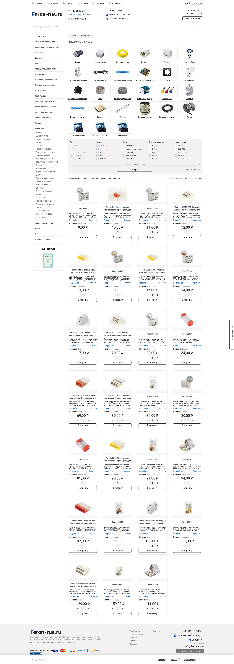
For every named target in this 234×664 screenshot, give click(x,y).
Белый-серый (131, 155)
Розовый (130, 152)
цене (84, 178)
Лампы (38, 63)
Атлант (103, 149)
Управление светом (43, 117)
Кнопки (39, 194)
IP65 (154, 155)
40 (186, 178)
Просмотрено (189, 660)
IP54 (155, 159)
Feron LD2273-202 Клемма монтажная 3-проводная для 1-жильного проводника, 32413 (117, 396)
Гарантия (54, 3)
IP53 (154, 146)
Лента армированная (45, 178)
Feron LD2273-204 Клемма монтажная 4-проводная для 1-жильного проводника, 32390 (83, 271)
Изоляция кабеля (43, 139)
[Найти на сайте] (199, 26)
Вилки (38, 133)
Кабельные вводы (44, 201)
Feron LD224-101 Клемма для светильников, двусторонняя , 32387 (82, 334)
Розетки (39, 146)
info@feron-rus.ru (194, 646)
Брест (103, 146)
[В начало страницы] (200, 659)
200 (199, 178)
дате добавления (98, 178)
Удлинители (41, 168)
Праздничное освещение (46, 80)
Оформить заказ (192, 18)
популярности (114, 178)
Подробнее (74, 220)
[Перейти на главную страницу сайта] (47, 15)
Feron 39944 (187, 271)
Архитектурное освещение (47, 47)
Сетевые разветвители (46, 152)
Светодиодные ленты (44, 101)
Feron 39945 (152, 334)
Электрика (39, 128)
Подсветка (39, 74)
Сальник (78, 159)
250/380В (182, 152)
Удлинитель (79, 152)
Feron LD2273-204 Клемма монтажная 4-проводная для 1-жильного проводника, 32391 (152, 271)
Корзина (174, 660)
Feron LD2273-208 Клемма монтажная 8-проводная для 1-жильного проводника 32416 (83, 584)
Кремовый (130, 146)
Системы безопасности (45, 107)
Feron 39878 (187, 334)
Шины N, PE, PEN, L (44, 181)
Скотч (38, 175)
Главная (73, 36)
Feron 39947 (152, 459)
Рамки (39, 165)
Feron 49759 (187, 397)
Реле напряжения (44, 211)
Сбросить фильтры (192, 170)
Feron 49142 (152, 585)
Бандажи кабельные (45, 204)
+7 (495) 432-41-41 (79, 10)
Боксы (37, 228)
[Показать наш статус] (48, 260)
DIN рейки (40, 198)
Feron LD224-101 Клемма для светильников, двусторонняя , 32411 (152, 522)
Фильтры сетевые (44, 214)
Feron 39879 (82, 459)
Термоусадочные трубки (47, 162)
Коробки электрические (46, 172)
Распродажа (135, 631)
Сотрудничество (136, 634)
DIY (102, 155)
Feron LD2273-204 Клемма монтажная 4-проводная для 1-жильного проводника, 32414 (117, 459)
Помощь (38, 3)
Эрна (103, 159)
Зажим (77, 155)
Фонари (38, 123)
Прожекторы (40, 90)
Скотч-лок (79, 149)
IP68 (154, 152)
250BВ (181, 146)
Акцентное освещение (45, 42)
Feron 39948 (117, 522)
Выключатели (42, 136)
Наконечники (42, 185)
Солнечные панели (43, 112)
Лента (38, 207)
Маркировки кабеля (44, 223)
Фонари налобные (43, 239)
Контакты (99, 3)
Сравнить (161, 660)
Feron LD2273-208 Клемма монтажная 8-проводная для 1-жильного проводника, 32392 (117, 334)
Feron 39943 (117, 271)
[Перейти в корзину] (184, 12)
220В (181, 159)
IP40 (154, 149)
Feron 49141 (187, 459)
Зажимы (39, 188)
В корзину (83, 237)
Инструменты (41, 52)
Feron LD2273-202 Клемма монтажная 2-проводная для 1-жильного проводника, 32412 (83, 396)
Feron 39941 (82, 208)
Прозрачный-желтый (135, 149)
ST (102, 152)
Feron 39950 (117, 585)
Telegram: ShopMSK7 (118, 19)
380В (181, 155)
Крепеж (38, 58)
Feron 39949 (187, 522)
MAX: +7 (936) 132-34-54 (119, 15)
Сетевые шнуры (43, 155)
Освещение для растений (46, 69)
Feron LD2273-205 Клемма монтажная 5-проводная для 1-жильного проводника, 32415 (83, 522)
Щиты (37, 234)
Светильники (40, 96)
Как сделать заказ (39, 660)
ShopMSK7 (197, 639)
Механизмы (41, 217)
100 (193, 178)
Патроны (40, 142)
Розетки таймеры (44, 149)
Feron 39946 (152, 397)
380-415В (182, 149)
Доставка (83, 3)
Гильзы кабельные (44, 191)
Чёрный (129, 159)
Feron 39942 (152, 208)
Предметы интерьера (44, 85)
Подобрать (134, 170)
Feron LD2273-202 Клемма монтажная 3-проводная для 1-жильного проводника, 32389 (187, 208)
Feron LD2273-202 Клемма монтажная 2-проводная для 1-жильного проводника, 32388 (117, 208)
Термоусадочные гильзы (47, 159)
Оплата (69, 3)
